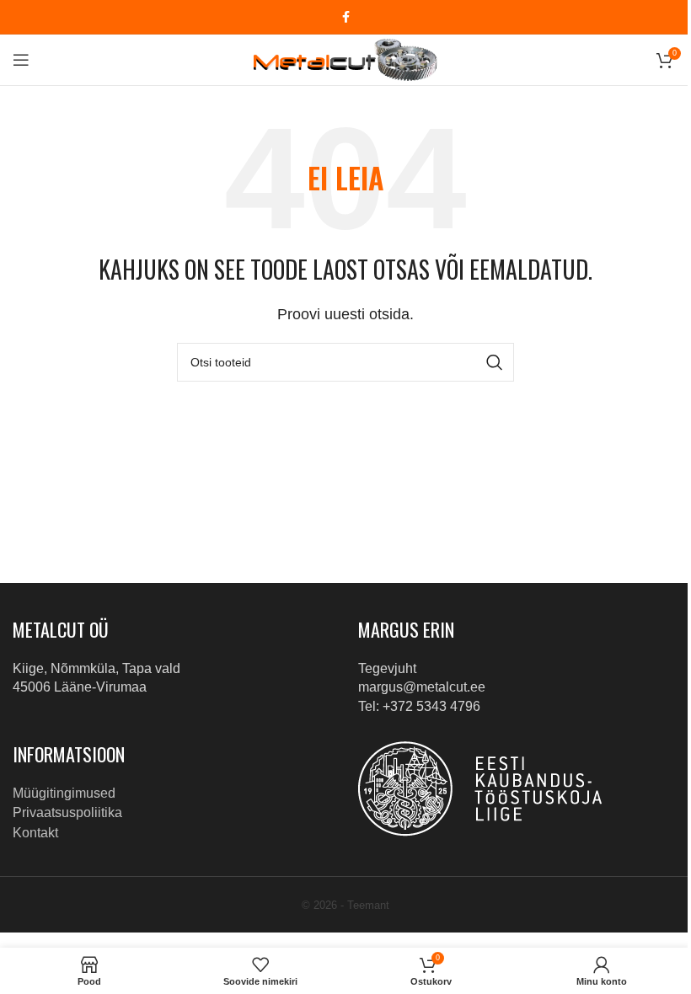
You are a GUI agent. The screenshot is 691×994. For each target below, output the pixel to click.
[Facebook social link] (345, 17)
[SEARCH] (494, 362)
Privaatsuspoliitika (67, 812)
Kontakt (35, 833)
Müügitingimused (64, 793)
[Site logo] (345, 58)
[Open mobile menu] (21, 60)
